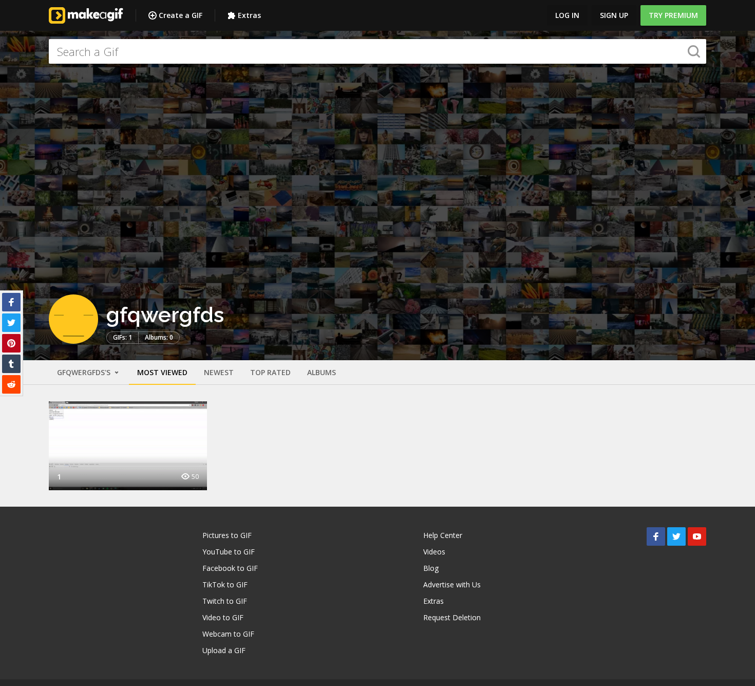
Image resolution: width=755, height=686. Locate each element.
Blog (431, 568)
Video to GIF (222, 617)
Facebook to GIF (230, 568)
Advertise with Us (452, 584)
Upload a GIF (224, 650)
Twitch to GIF (224, 601)
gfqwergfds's (84, 372)
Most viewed (162, 372)
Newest (219, 372)
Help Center (442, 535)
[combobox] (377, 51)
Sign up (614, 15)
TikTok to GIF (225, 584)
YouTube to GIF (228, 552)
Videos (434, 552)
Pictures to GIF (227, 535)
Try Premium (673, 15)
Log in (567, 15)
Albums (321, 372)
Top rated (270, 372)
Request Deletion (452, 617)
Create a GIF (180, 15)
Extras (249, 15)
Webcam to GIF (228, 634)
